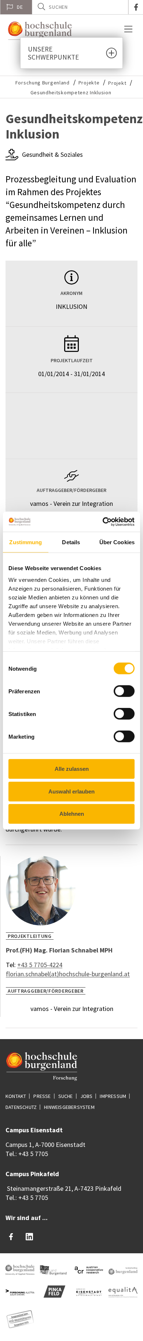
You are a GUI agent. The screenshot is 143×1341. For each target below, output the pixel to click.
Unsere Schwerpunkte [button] (53, 53)
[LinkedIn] (29, 1237)
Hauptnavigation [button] (128, 29)
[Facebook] (11, 1237)
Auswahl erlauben (71, 791)
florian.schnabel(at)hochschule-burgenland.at (68, 974)
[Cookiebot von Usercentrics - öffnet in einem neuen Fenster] (103, 521)
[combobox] (80, 7)
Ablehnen (71, 814)
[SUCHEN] (41, 6)
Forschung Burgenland (42, 82)
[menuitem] (16, 7)
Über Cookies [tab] (117, 542)
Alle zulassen (72, 769)
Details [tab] (71, 542)
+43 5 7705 (33, 1153)
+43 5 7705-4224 (39, 965)
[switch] (119, 691)
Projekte (89, 82)
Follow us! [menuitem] (135, 7)
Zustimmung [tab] (25, 542)
